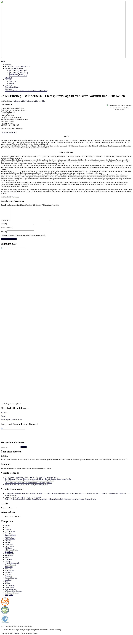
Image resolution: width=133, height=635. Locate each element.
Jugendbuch (9, 552)
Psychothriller (9, 570)
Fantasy (7, 542)
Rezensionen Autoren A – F (18, 70)
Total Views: (9, 517)
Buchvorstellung (10, 535)
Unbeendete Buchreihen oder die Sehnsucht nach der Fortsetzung (26, 91)
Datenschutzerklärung (12, 87)
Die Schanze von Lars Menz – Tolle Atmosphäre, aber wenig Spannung (28, 483)
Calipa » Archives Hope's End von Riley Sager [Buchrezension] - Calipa (29, 499)
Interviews (8, 78)
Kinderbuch (9, 555)
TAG (6, 582)
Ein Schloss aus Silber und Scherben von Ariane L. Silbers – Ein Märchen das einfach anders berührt (38, 479)
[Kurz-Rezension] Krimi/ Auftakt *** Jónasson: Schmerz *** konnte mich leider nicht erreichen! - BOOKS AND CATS (44, 493)
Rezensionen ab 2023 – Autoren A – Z (17, 66)
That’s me (12, 81)
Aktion (7, 526)
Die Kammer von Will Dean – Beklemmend (26, 497)
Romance (8, 574)
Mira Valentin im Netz (9, 132)
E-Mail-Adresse (6, 228)
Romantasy (8, 576)
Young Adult (9, 595)
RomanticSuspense (11, 578)
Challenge (8, 537)
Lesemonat (8, 559)
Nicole (7, 497)
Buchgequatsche (10, 531)
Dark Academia (10, 539)
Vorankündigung (10, 589)
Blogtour (8, 529)
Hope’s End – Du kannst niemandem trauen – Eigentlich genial (75, 499)
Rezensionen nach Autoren (14, 68)
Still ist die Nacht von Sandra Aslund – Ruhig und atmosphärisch (26, 484)
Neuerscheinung (10, 565)
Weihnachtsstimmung (12, 593)
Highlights (8, 548)
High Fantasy (9, 546)
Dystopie (8, 540)
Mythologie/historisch (12, 563)
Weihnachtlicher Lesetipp (13, 591)
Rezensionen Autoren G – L (18, 72)
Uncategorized (10, 585)
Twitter (3, 416)
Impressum (8, 85)
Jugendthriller (9, 554)
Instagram (4, 412)
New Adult (8, 568)
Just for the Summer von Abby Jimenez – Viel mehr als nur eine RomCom (29, 481)
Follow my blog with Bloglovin (11, 419)
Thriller (7, 583)
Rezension (15, 197)
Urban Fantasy (10, 587)
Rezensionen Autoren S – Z (18, 76)
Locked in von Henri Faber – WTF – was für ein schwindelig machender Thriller (31, 477)
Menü (3, 61)
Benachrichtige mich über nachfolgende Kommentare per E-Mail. (24, 235)
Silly (43, 101)
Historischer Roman (11, 550)
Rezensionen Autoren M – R (18, 74)
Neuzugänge (9, 567)
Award (7, 527)
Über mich (8, 79)
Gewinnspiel (9, 544)
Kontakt (11, 83)
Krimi (7, 557)
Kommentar (5, 220)
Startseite (8, 65)
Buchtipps (8, 89)
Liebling (7, 561)
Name (3, 224)
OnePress (18, 633)
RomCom (8, 580)
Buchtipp (8, 533)
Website (3, 231)
